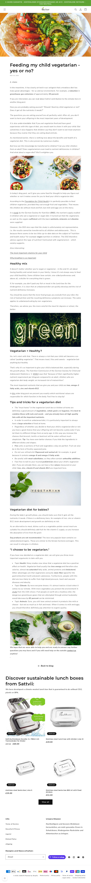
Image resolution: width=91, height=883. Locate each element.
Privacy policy (55, 875)
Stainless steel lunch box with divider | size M (64, 739)
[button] (4, 9)
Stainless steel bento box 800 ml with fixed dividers (63, 791)
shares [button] (14, 82)
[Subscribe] (43, 857)
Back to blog (47, 665)
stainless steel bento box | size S (19, 790)
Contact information (79, 878)
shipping (9, 844)
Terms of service (67, 875)
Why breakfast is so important (23, 258)
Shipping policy (80, 875)
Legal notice (66, 878)
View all (45, 802)
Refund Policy (11, 839)
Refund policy (44, 875)
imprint (8, 834)
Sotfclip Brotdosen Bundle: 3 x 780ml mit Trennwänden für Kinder (22, 740)
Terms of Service (12, 824)
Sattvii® (22, 875)
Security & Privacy (13, 829)
